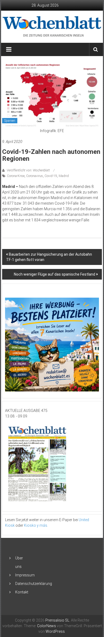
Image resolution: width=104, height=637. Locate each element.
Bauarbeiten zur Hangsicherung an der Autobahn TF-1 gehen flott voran (49, 257)
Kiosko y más (35, 525)
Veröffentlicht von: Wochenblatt (28, 170)
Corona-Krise (16, 176)
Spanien (9, 121)
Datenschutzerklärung (33, 583)
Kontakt (21, 592)
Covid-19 (51, 176)
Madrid (64, 176)
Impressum (25, 575)
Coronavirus (34, 176)
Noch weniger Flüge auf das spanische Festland (54, 274)
